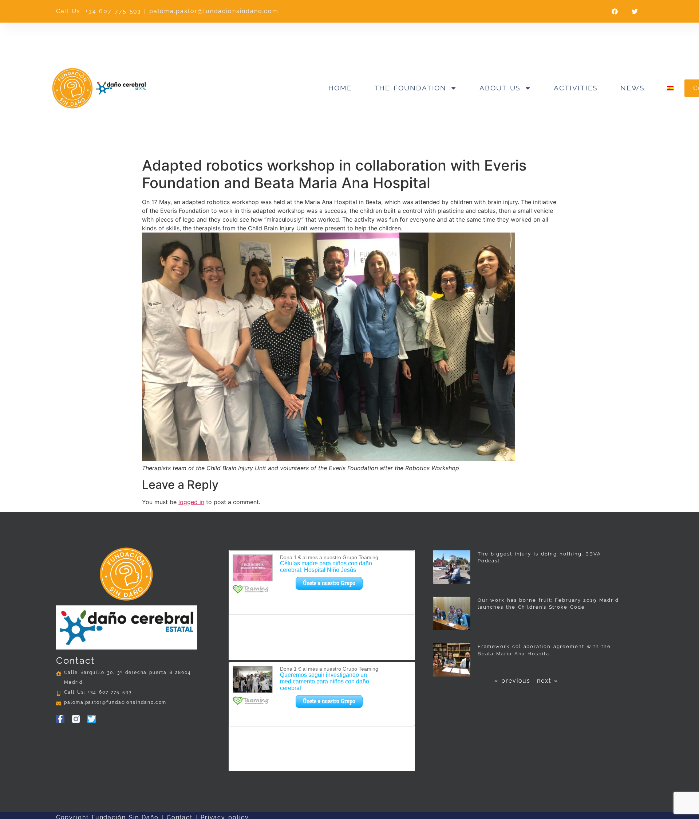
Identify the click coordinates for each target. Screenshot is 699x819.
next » (547, 680)
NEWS (632, 88)
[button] (615, 11)
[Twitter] (91, 719)
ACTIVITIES (576, 88)
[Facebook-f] (60, 719)
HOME (340, 88)
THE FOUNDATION (411, 88)
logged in (191, 502)
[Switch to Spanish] (670, 88)
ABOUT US (500, 88)
